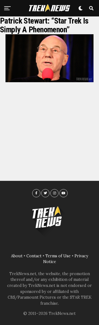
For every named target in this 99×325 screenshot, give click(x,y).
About (17, 255)
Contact (34, 255)
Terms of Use (58, 255)
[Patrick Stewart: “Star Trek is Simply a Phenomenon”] (50, 80)
